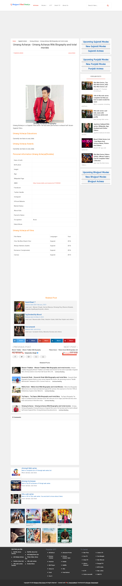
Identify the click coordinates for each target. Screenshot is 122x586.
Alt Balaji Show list (33, 554)
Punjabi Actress (95, 68)
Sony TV (85, 560)
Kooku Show (31, 563)
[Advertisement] (61, 24)
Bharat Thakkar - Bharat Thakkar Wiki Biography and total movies (46, 368)
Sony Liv (51, 569)
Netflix (65, 565)
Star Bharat (100, 560)
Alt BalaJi (52, 552)
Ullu (64, 569)
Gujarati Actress (96, 51)
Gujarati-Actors (18, 53)
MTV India (100, 567)
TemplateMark (73, 582)
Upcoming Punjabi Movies (95, 59)
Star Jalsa (100, 570)
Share (33, 340)
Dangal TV (100, 563)
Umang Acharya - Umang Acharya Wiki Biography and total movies (46, 406)
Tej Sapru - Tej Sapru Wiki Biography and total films (41, 396)
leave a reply (71, 53)
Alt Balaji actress (18, 557)
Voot (50, 572)
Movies (44, 5)
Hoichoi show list (18, 561)
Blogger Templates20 (92, 582)
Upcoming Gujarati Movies (96, 42)
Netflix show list (32, 552)
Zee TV (85, 556)
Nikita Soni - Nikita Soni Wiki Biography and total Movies (42, 387)
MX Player (52, 565)
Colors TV (100, 552)
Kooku (64, 561)
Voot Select (66, 572)
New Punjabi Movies (96, 64)
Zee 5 (50, 576)
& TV (84, 570)
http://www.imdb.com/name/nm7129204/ (47, 183)
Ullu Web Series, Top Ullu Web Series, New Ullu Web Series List (101, 85)
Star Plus (86, 552)
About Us (65, 5)
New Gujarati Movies (96, 46)
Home (36, 5)
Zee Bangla (100, 556)
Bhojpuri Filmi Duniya (40, 582)
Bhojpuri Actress (96, 181)
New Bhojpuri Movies (95, 177)
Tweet (21, 340)
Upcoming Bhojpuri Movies (96, 172)
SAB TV (99, 574)
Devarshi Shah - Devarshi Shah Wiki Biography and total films (44, 377)
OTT (50, 5)
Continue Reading (60, 372)
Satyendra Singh (31, 353)
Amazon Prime (67, 552)
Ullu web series (32, 561)
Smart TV (57, 5)
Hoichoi (51, 561)
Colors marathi (87, 574)
